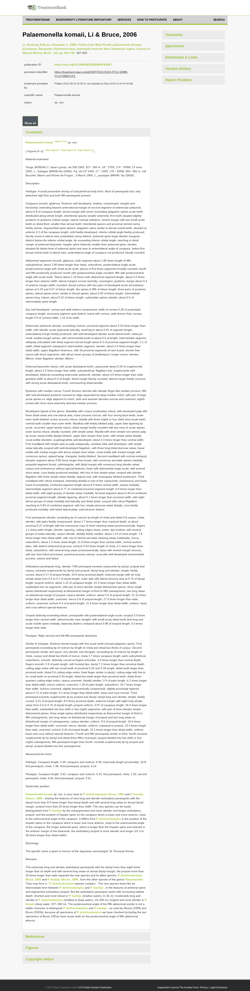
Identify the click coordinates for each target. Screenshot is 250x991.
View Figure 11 (85, 150)
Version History (178, 69)
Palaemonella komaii (39, 142)
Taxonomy (174, 35)
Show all (30, 123)
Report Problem (178, 80)
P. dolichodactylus (108, 818)
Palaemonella (134, 879)
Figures (32, 948)
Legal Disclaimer (219, 987)
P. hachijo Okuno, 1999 (62, 879)
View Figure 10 (68, 150)
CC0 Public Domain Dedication (95, 987)
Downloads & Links (181, 57)
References (35, 937)
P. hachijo (55, 810)
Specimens (174, 46)
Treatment (34, 132)
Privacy (204, 987)
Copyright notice (40, 959)
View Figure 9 (52, 150)
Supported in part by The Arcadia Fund (177, 987)
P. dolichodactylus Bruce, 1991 (103, 794)
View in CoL (61, 141)
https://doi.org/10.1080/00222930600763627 (83, 64)
